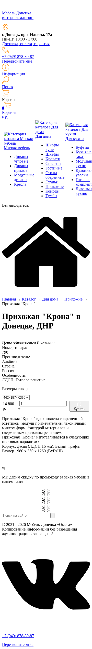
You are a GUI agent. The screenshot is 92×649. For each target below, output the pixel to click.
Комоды (52, 191)
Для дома (43, 136)
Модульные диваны (24, 177)
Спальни (53, 163)
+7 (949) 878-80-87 (18, 56)
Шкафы (52, 154)
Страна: (9, 366)
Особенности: (14, 375)
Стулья (51, 182)
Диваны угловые (21, 158)
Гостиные (53, 168)
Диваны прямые (21, 168)
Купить (79, 409)
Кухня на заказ (83, 154)
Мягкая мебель (17, 148)
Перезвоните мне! (17, 61)
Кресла (20, 184)
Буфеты (82, 147)
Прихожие (54, 186)
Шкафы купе (52, 147)
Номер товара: (14, 347)
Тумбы (51, 196)
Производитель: (16, 357)
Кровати (52, 159)
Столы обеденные (54, 175)
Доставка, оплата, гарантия (26, 44)
